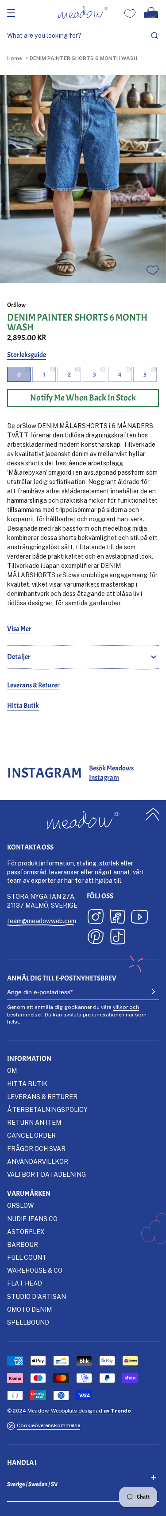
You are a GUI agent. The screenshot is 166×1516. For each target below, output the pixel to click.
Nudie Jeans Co (32, 1218)
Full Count (26, 1257)
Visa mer (19, 628)
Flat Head (24, 1283)
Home (14, 58)
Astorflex (25, 1231)
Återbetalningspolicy (47, 1109)
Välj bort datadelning (46, 1174)
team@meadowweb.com (41, 921)
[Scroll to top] (153, 814)
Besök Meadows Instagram (111, 773)
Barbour (22, 1244)
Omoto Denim (29, 1309)
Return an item (34, 1122)
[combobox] (83, 36)
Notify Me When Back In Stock (83, 397)
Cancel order (31, 1135)
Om (12, 1070)
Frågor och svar (36, 1148)
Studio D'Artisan (36, 1296)
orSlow (16, 305)
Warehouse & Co (34, 1270)
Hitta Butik (23, 705)
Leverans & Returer (33, 685)
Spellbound (28, 1322)
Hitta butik (27, 1083)
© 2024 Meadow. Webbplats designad (69, 1410)
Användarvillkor (37, 1161)
